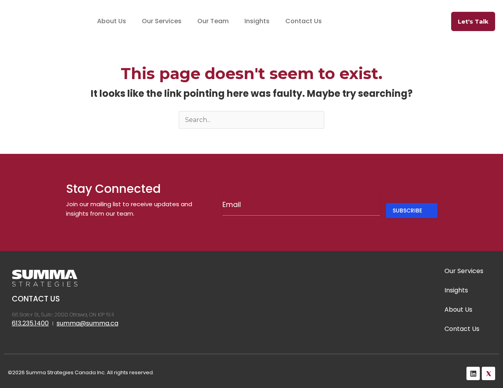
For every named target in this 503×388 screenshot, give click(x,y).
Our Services (162, 21)
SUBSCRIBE (407, 210)
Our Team (213, 21)
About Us (111, 21)
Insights (257, 21)
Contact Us (303, 21)
